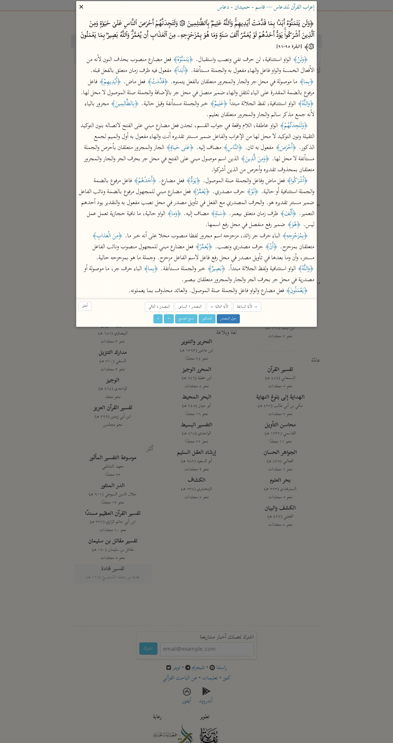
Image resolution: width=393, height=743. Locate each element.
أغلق (85, 306)
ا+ (168, 319)
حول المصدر (228, 319)
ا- (158, 319)
